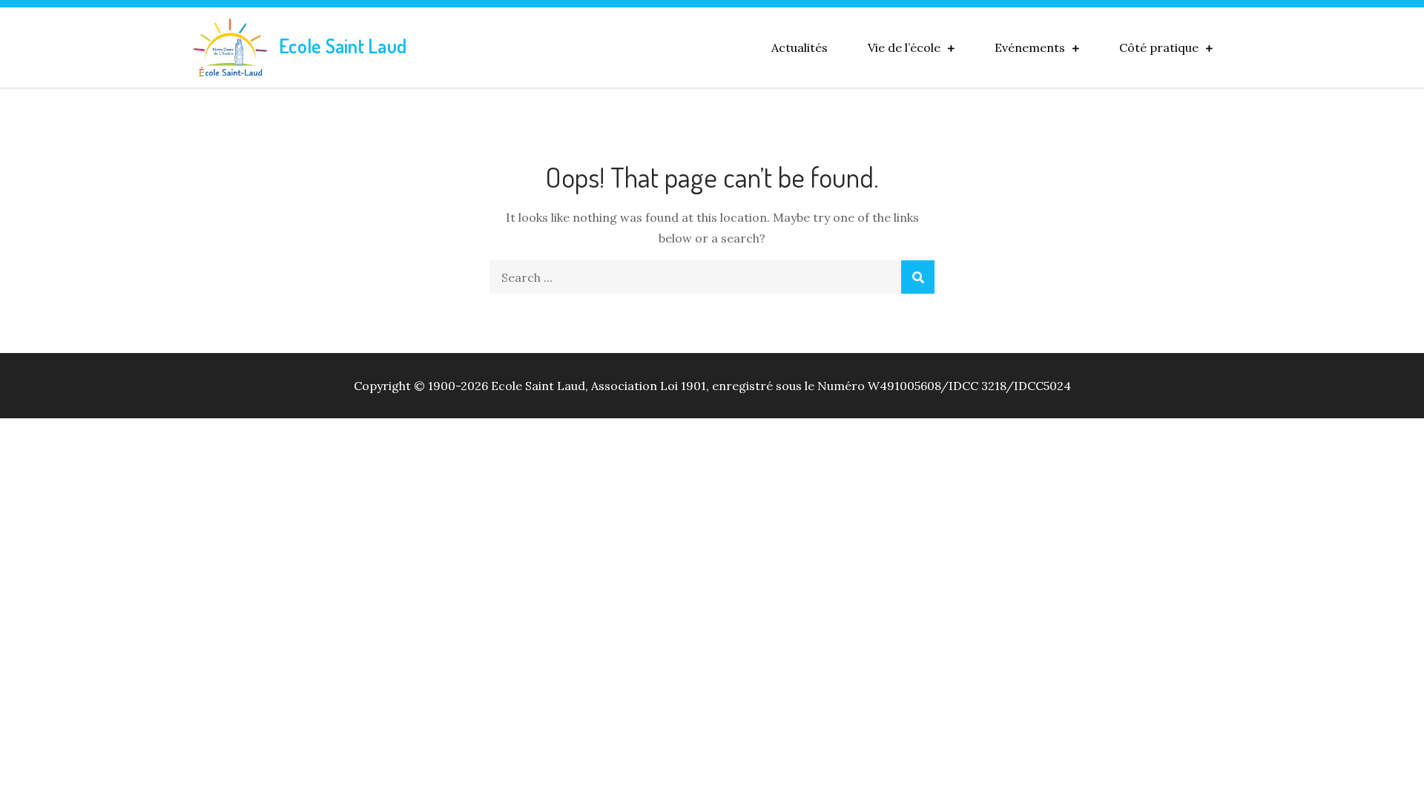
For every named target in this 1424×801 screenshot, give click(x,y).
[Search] (917, 277)
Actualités (799, 47)
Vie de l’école (904, 47)
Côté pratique (1159, 47)
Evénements (1030, 47)
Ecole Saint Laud (342, 45)
